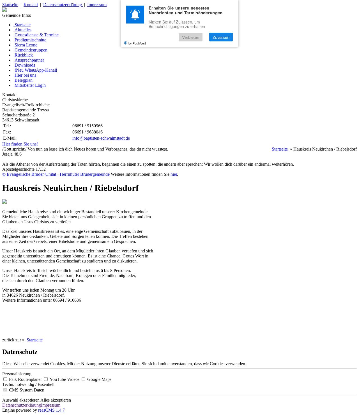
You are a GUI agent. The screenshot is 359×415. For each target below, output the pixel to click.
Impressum (97, 4)
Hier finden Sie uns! (20, 144)
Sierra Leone (26, 45)
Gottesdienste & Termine (37, 34)
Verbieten (190, 37)
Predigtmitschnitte (30, 39)
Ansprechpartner (29, 60)
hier (174, 174)
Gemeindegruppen (31, 50)
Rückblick (24, 55)
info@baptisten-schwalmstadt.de (101, 138)
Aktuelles (23, 29)
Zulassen (221, 37)
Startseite (10, 4)
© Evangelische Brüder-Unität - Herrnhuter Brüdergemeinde (56, 174)
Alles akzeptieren (55, 400)
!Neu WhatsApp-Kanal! (36, 70)
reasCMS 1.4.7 (51, 410)
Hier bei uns (25, 75)
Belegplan (24, 80)
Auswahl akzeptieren (21, 400)
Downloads (25, 65)
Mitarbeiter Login (30, 85)
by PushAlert (137, 43)
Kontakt (31, 4)
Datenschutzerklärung (63, 4)
